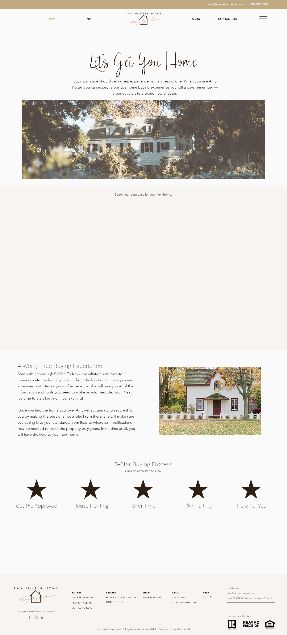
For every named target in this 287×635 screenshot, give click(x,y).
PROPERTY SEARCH (83, 602)
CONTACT (209, 596)
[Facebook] (30, 617)
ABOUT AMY (179, 597)
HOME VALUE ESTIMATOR (121, 597)
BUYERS (77, 592)
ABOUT (176, 592)
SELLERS (111, 592)
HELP (206, 592)
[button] (197, 19)
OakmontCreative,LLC (180, 629)
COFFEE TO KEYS (82, 607)
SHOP (146, 592)
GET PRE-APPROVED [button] (83, 597)
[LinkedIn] (43, 617)
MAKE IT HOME (152, 597)
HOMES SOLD (114, 602)
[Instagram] (36, 617)
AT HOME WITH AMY (184, 602)
